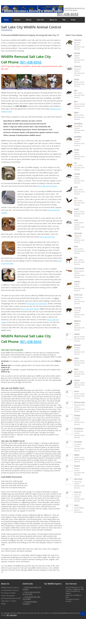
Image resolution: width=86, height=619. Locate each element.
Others (76, 505)
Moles (76, 112)
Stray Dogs (78, 479)
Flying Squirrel (79, 268)
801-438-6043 (67, 14)
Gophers (77, 281)
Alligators (77, 321)
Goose (76, 391)
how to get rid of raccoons (47, 186)
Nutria (76, 358)
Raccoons (77, 40)
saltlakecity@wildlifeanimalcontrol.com (71, 8)
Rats (75, 90)
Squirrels (77, 53)
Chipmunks (78, 233)
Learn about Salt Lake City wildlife (31, 598)
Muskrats (77, 345)
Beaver (76, 150)
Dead (76, 220)
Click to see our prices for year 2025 (31, 593)
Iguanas (77, 334)
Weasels (77, 466)
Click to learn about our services (32, 588)
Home (6, 20)
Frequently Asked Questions (30, 603)
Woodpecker (78, 428)
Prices (73, 20)
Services (17, 20)
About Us (53, 20)
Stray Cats (77, 492)
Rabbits (76, 455)
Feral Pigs (77, 308)
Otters (76, 369)
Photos (28, 20)
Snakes (76, 209)
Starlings (77, 415)
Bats (75, 198)
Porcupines (78, 441)
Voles (76, 246)
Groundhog (78, 123)
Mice (75, 101)
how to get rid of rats (47, 237)
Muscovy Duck (79, 402)
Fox (75, 163)
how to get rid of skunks (30, 309)
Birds (76, 187)
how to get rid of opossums (37, 303)
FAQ (63, 20)
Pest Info (40, 20)
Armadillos (78, 136)
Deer (76, 257)
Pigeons (77, 380)
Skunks (76, 79)
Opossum (77, 66)
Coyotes (77, 174)
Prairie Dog (78, 294)
